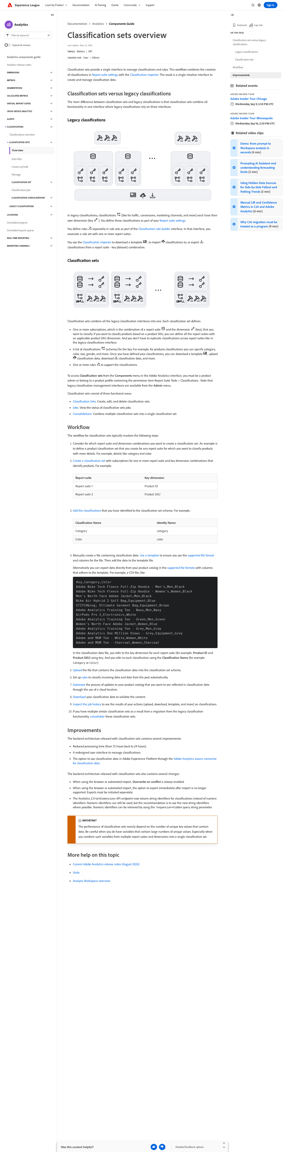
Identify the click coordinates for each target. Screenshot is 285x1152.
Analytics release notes (19, 64)
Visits (76, 872)
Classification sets (19, 142)
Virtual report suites (19, 103)
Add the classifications (87, 510)
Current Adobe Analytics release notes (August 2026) (106, 864)
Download (79, 697)
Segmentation (14, 88)
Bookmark (242, 25)
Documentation (77, 24)
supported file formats (181, 568)
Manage (16, 174)
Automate (79, 685)
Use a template (149, 555)
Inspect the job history (87, 704)
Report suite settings (105, 75)
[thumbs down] (162, 1147)
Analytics (98, 24)
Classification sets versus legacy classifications (249, 42)
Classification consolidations (28, 197)
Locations (12, 214)
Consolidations (82, 414)
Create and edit (20, 166)
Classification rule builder (154, 229)
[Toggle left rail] (52, 15)
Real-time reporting (18, 238)
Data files (17, 159)
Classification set (21, 182)
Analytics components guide (24, 57)
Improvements (241, 75)
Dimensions (13, 72)
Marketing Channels (18, 245)
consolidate (97, 716)
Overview (17, 150)
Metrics (81, 51)
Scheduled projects (17, 222)
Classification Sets (84, 401)
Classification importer (144, 75)
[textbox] (28, 35)
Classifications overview (22, 134)
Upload (77, 670)
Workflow (238, 67)
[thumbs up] (154, 1147)
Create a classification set (89, 461)
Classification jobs (21, 190)
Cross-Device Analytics (19, 111)
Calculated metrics (17, 95)
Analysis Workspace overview (91, 881)
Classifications (15, 126)
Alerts (10, 119)
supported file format (201, 555)
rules (85, 677)
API (90, 51)
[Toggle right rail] (232, 15)
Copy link (258, 25)
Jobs (75, 407)
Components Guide (121, 24)
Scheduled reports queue (20, 230)
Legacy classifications (21, 206)
